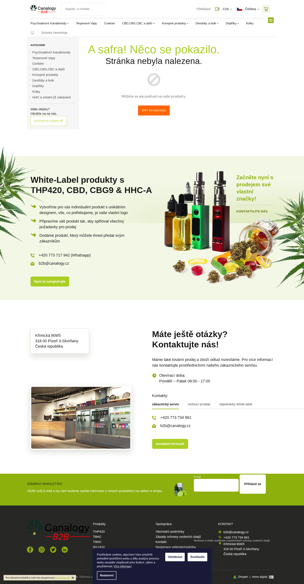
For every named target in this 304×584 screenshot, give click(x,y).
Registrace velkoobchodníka (176, 547)
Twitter (53, 550)
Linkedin (65, 550)
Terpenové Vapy (43, 58)
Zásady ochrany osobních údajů (178, 537)
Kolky (36, 91)
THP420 (99, 531)
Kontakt (161, 542)
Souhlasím (197, 556)
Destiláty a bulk (43, 80)
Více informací (123, 566)
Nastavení (106, 575)
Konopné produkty (45, 75)
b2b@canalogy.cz (54, 263)
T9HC (97, 542)
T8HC (97, 537)
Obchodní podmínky (170, 531)
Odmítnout (175, 556)
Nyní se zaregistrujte (49, 281)
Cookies (38, 63)
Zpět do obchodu (154, 110)
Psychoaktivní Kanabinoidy (51, 52)
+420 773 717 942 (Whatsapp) (65, 255)
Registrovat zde (62, 578)
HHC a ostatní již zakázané (51, 97)
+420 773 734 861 (175, 417)
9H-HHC (99, 547)
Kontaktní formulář (48, 121)
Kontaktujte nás (252, 211)
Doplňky (38, 86)
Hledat (110, 5)
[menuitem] (51, 23)
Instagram (42, 550)
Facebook (30, 550)
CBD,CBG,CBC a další (48, 69)
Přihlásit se (252, 484)
